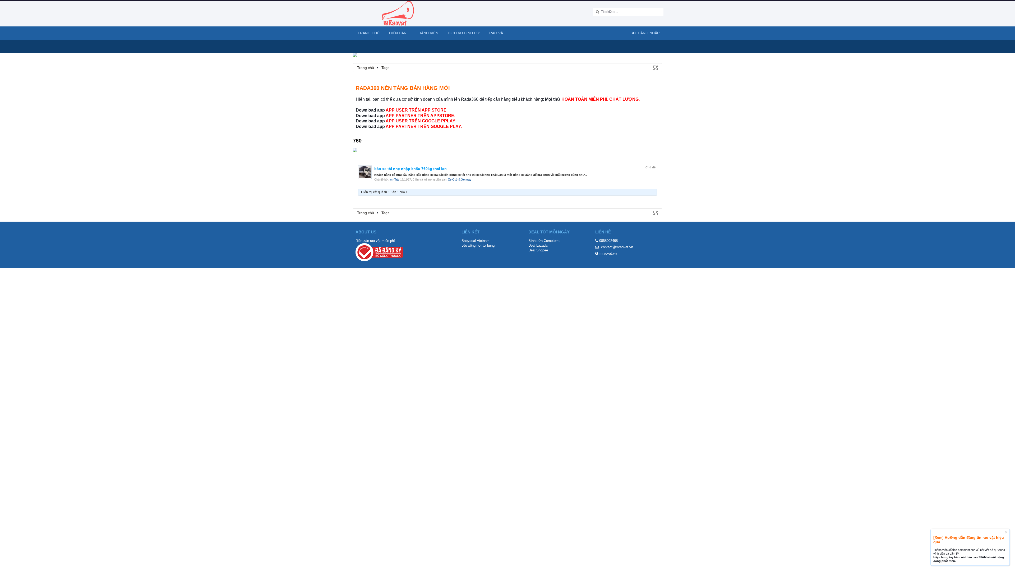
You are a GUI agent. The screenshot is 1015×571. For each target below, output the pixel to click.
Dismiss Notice (1006, 532)
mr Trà (394, 179)
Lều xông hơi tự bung (478, 245)
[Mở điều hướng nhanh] (655, 67)
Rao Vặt (497, 33)
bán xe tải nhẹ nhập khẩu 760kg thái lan (410, 169)
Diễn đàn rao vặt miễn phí (375, 241)
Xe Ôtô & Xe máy (459, 179)
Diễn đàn (398, 33)
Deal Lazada (537, 245)
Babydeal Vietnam (476, 241)
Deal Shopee (538, 250)
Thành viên (427, 33)
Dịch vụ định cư (464, 33)
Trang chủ (369, 33)
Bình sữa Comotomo (544, 241)
